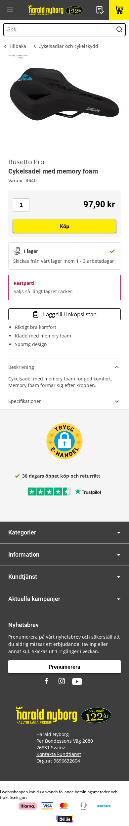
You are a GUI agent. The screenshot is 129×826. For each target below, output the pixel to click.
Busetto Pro (26, 162)
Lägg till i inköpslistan (70, 314)
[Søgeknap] (119, 29)
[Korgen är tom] (119, 10)
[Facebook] (47, 682)
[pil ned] (119, 532)
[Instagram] (62, 682)
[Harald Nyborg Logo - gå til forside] (56, 10)
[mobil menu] (10, 10)
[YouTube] (77, 682)
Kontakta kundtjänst (58, 754)
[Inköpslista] (101, 10)
